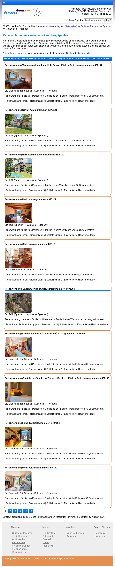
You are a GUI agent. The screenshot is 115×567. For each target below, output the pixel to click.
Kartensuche (84, 53)
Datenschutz (67, 558)
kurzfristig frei (18, 539)
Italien (46, 542)
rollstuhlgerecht (19, 536)
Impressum (54, 558)
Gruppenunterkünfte (22, 533)
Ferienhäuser (18, 542)
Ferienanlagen (19, 549)
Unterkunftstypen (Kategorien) (62, 26)
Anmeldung (72, 536)
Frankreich (48, 546)
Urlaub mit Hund (20, 552)
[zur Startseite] (22, 16)
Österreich (48, 539)
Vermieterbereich (75, 533)
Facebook (100, 533)
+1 (25, 511)
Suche (69, 53)
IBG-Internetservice (22, 558)
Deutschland (49, 533)
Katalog (40, 26)
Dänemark (48, 536)
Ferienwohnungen (90, 26)
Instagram (100, 536)
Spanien (107, 26)
